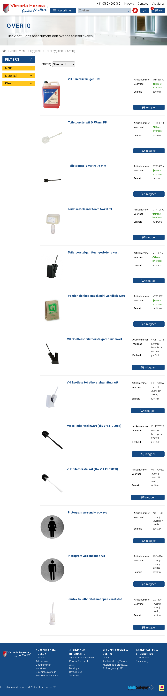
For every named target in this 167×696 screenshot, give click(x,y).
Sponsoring (142, 661)
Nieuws (129, 3)
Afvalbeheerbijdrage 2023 (116, 664)
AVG (71, 664)
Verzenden (74, 675)
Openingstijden (43, 664)
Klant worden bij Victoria (115, 661)
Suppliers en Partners (47, 675)
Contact (143, 3)
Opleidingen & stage (46, 672)
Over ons (40, 657)
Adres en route (43, 661)
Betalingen (74, 668)
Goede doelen (143, 657)
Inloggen (150, 107)
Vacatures (158, 3)
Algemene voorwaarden (81, 657)
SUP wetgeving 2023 (113, 668)
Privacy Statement (78, 661)
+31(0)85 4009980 (108, 3)
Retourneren (75, 672)
